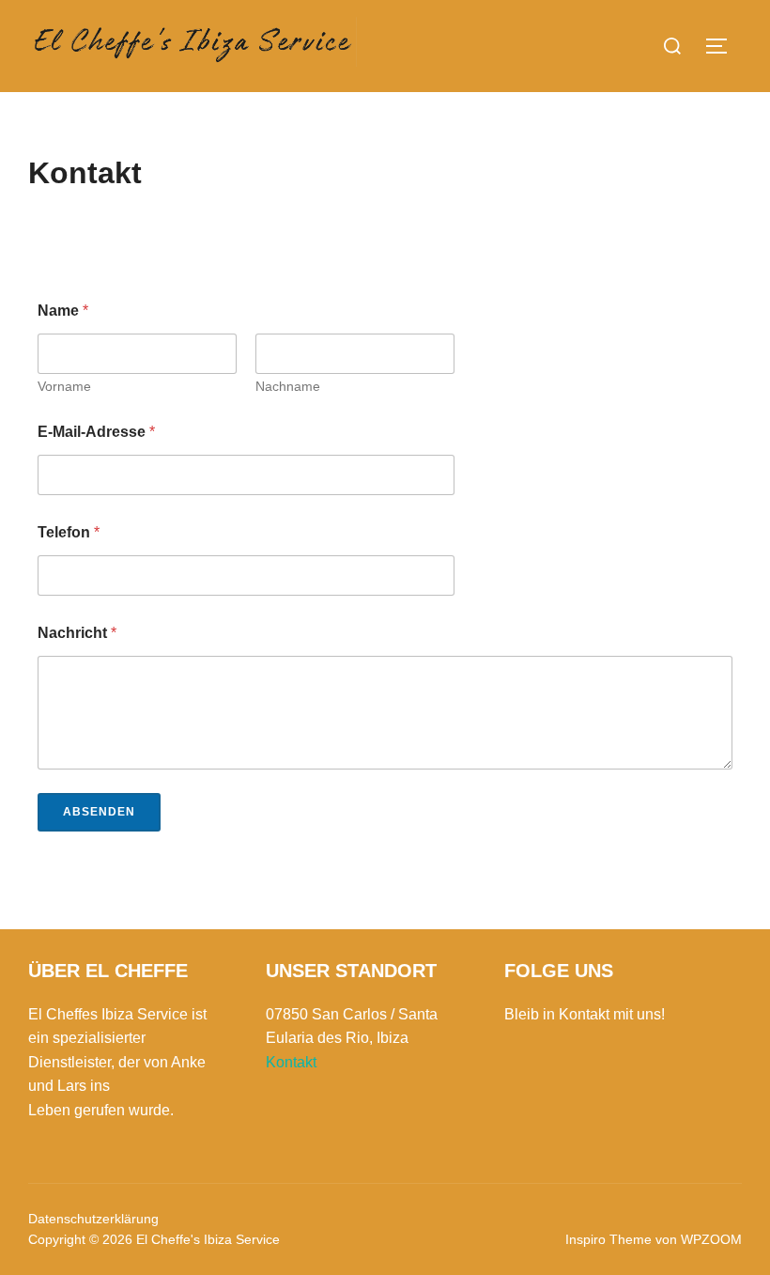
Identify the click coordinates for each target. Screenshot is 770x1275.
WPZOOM (711, 1239)
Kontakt (291, 1062)
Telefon (69, 532)
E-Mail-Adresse (96, 432)
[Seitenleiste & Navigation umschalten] (723, 46)
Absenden (99, 811)
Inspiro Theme (608, 1239)
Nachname (287, 386)
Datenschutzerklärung (93, 1218)
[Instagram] (531, 1076)
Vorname (64, 386)
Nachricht (77, 633)
